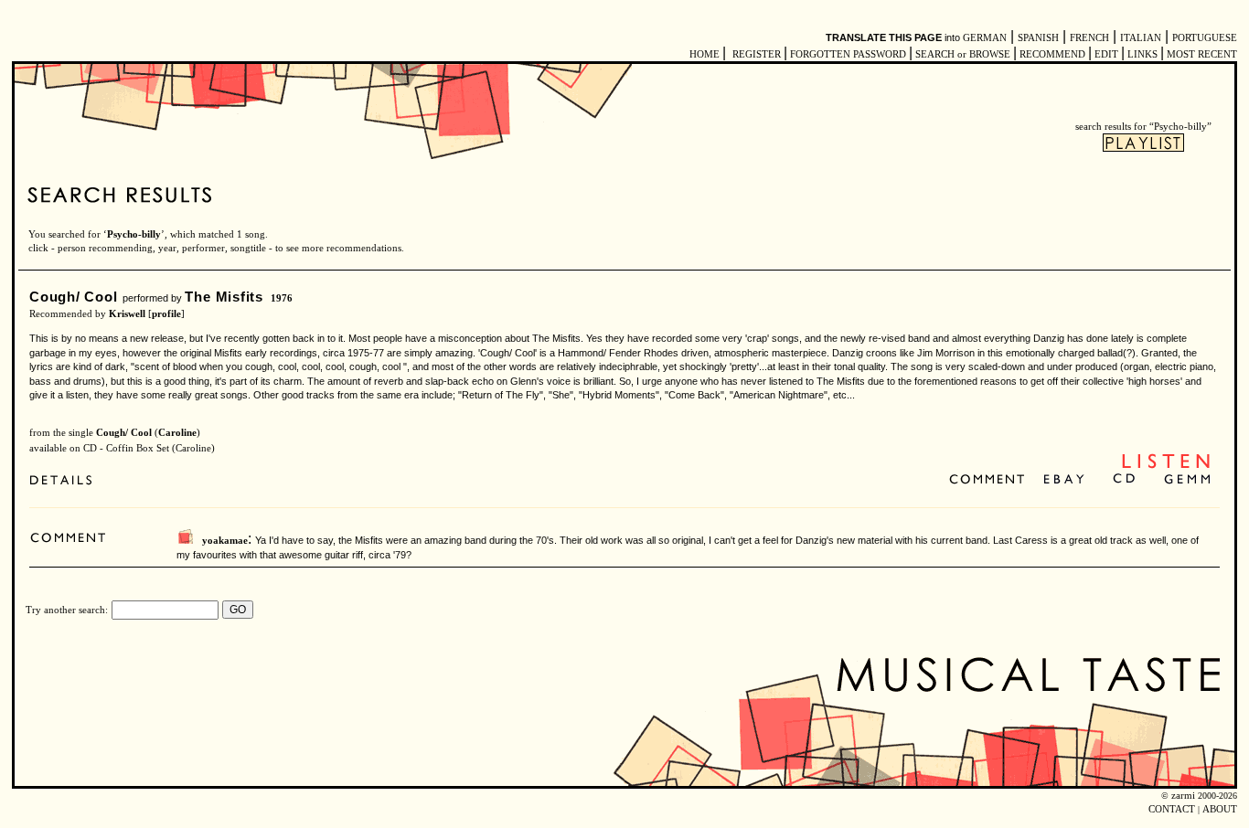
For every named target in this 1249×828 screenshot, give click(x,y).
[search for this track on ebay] (1063, 480)
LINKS (1142, 54)
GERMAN (985, 38)
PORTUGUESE (1204, 38)
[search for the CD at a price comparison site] (1125, 480)
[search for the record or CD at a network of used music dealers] (1188, 480)
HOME (704, 54)
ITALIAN (1140, 38)
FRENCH (1089, 38)
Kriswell (127, 314)
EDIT (1106, 54)
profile (166, 314)
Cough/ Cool (73, 296)
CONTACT (1171, 809)
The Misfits (223, 296)
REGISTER (757, 54)
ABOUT (1219, 809)
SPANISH (1038, 38)
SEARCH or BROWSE (963, 54)
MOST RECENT (1200, 54)
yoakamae (225, 541)
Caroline (177, 433)
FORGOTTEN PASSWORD (848, 54)
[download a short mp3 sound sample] (1166, 466)
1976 (282, 298)
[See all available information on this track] (65, 482)
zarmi (1183, 796)
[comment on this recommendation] (990, 480)
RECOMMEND (1052, 54)
